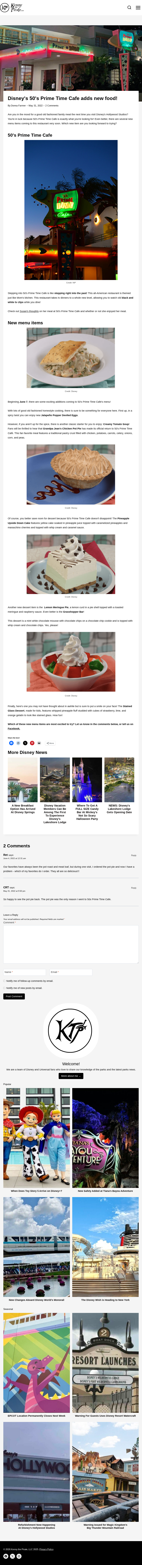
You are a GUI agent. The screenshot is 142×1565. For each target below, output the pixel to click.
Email (55, 972)
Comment (9, 922)
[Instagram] (19, 1556)
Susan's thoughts (29, 311)
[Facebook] (5, 1556)
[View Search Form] (129, 7)
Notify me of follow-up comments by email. (29, 981)
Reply (133, 855)
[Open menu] (138, 7)
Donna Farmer (18, 105)
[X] (12, 1556)
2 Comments (52, 105)
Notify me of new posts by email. (24, 988)
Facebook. (14, 728)
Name (9, 972)
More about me (69, 1076)
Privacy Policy (46, 1549)
